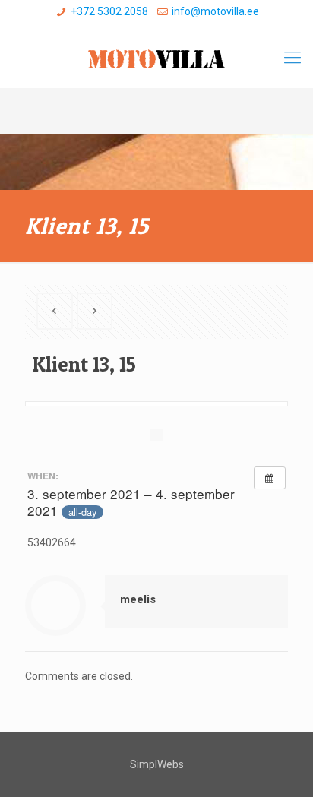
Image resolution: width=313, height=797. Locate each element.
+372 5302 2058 (109, 11)
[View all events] (270, 477)
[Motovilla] (156, 58)
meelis (138, 599)
